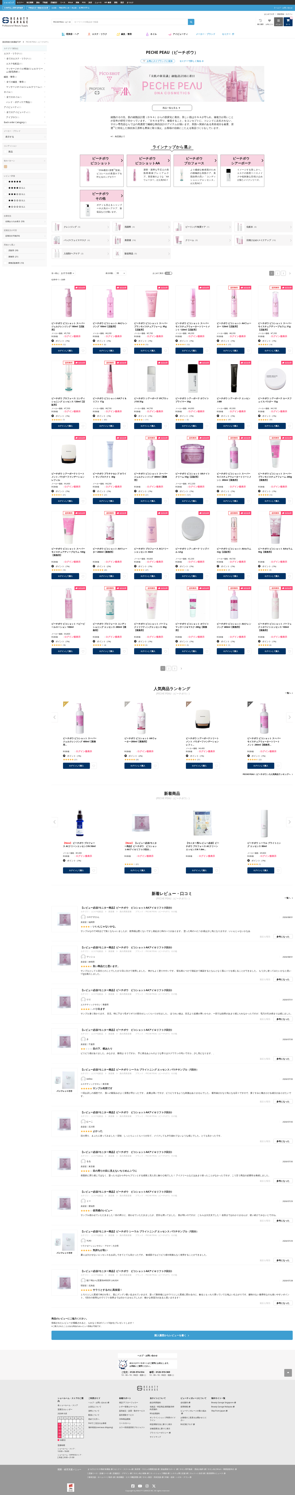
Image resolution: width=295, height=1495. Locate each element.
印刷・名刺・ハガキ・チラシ (177, 1477)
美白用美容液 (126, 911)
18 (67, 1430)
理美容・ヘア (72, 33)
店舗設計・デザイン (121, 1473)
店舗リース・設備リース (98, 1473)
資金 (38, 2)
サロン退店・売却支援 (152, 1477)
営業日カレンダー (65, 1409)
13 (74, 1427)
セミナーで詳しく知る (190, 60)
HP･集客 (107, 2)
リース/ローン (125, 1423)
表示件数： (110, 273)
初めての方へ (93, 1419)
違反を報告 (265, 936)
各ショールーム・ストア (68, 1405)
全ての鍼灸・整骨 (16, 81)
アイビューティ (180, 33)
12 (71, 1427)
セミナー (20, 2)
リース (62, 2)
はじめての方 (269, 14)
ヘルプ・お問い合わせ (147, 1355)
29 (82, 1433)
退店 (122, 2)
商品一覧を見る (170, 107)
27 (74, 1433)
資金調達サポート (168, 1469)
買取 (116, 2)
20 (74, 1430)
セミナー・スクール (122, 1469)
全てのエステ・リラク (18, 58)
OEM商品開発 (124, 1419)
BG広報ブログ (186, 1424)
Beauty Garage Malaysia (221, 1406)
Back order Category (15, 122)
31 (63, 1436)
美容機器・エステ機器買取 (127, 1477)
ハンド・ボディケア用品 (19, 102)
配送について (93, 1415)
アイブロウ (12, 117)
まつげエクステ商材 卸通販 (99, 1469)
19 (71, 1430)
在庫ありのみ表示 (14, 221)
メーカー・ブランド (205, 33)
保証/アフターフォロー (128, 1402)
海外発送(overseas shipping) (100, 1427)
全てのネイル (14, 96)
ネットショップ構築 (158, 1473)
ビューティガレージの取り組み (193, 1410)
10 (63, 1427)
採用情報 (184, 1406)
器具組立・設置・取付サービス (132, 1410)
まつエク (130, 2)
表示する (9, 136)
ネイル (153, 33)
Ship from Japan (218, 1410)
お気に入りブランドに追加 (159, 60)
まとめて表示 (157, 273)
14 (78, 1427)
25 (67, 1433)
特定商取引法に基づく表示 (161, 1424)
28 (78, 1433)
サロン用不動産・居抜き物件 (192, 1469)
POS (84, 2)
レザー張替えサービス (128, 1406)
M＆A (70, 2)
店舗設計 (54, 2)
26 (71, 1433)
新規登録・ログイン (285, 14)
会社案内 (184, 1402)
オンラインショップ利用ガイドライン (163, 1418)
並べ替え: (55, 273)
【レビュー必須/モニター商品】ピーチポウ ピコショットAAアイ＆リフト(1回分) (126, 907)
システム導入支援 (178, 1473)
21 (78, 1430)
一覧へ (288, 693)
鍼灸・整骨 (126, 33)
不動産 (45, 2)
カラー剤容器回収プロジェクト (132, 1427)
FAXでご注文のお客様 (97, 1423)
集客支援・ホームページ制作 (100, 1477)
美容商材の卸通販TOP (11, 42)
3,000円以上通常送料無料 (13, 8)
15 (82, 1427)
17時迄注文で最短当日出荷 (38, 8)
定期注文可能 (12, 236)
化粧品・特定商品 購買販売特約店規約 (162, 1408)
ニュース (98, 2)
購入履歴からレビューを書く (170, 1335)
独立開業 (30, 2)
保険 (77, 2)
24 (63, 1433)
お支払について (94, 1406)
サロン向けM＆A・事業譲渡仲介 (221, 1469)
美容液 (111, 911)
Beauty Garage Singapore (222, 1402)
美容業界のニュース (214, 1473)
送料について (93, 1410)
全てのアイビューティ (18, 112)
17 (63, 1430)
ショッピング (9, 2)
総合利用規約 (155, 1402)
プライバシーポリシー (159, 1432)
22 (82, 1430)
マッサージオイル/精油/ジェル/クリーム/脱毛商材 (24, 70)
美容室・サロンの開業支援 (146, 1469)
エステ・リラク (99, 33)
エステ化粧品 (14, 63)
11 (67, 1427)
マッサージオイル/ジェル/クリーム (24, 86)
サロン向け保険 (139, 1473)
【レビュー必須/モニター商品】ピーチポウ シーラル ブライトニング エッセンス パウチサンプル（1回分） (140, 1069)
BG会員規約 (155, 1413)
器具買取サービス (126, 1415)
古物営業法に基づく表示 (160, 1428)
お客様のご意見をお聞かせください (193, 1418)
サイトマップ (155, 1437)
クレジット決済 (196, 1473)
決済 (90, 2)
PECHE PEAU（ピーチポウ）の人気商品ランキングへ (267, 774)
